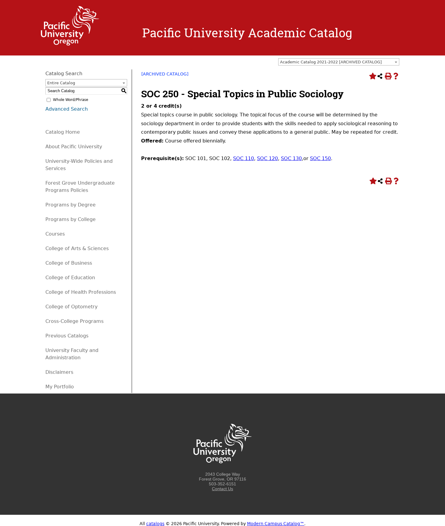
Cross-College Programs (74, 321)
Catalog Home (62, 132)
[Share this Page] (380, 76)
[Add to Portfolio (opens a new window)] (372, 76)
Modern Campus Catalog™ (275, 523)
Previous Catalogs (66, 336)
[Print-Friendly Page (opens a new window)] (387, 76)
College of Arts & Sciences (77, 248)
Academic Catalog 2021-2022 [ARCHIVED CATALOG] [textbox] (331, 62)
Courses (55, 234)
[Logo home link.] (70, 44)
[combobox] (338, 61)
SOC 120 (267, 158)
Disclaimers (59, 372)
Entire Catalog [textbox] (61, 83)
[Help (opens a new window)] (395, 76)
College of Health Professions (80, 292)
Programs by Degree (70, 205)
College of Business (68, 263)
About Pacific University (73, 146)
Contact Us (222, 488)
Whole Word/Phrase (70, 100)
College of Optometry (71, 307)
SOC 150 (320, 158)
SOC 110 (243, 158)
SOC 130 (291, 158)
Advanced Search (66, 109)
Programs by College (70, 219)
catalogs (155, 523)
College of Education (70, 277)
